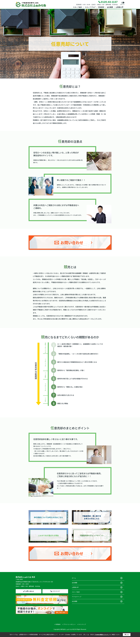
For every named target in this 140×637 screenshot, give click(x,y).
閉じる (127, 634)
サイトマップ (82, 624)
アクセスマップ (76, 596)
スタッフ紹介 (77, 7)
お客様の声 (119, 7)
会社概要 (110, 7)
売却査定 (101, 7)
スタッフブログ (90, 7)
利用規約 (58, 624)
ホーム (74, 578)
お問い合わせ (29, 591)
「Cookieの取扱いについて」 (101, 634)
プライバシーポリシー (69, 624)
